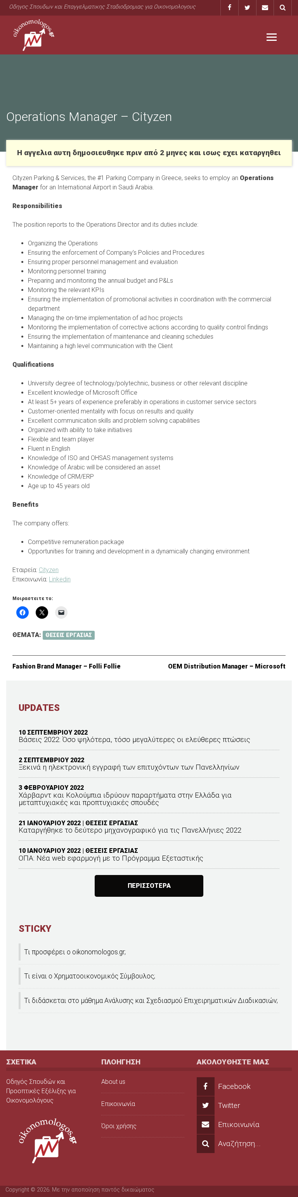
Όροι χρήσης (119, 1126)
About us (113, 1081)
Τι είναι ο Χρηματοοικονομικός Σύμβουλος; (89, 976)
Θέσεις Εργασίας (68, 635)
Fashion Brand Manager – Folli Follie (66, 666)
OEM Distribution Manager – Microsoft (227, 666)
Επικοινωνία (118, 1104)
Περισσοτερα (149, 885)
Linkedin (60, 579)
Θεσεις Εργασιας (111, 823)
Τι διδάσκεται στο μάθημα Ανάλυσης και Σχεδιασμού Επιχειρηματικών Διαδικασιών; (151, 1000)
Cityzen (49, 570)
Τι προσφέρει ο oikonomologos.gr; (75, 952)
